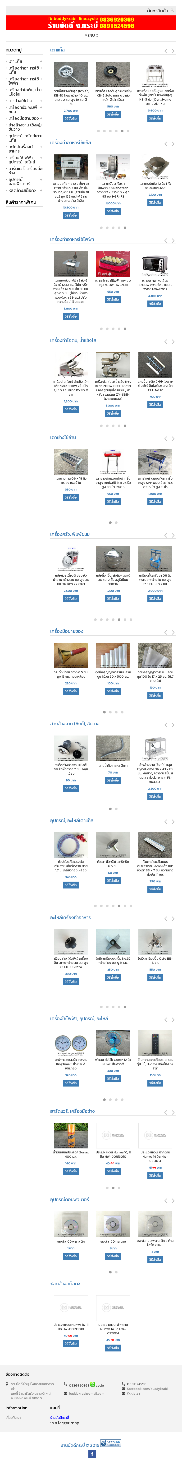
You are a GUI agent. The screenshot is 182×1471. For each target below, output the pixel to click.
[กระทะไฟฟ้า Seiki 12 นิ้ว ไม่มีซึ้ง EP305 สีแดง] (108, 264)
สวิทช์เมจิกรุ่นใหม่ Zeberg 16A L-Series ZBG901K (113, 1062)
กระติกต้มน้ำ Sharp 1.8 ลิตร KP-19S (66, 283)
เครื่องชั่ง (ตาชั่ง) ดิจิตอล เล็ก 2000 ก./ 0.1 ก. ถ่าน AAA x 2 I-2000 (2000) (155, 676)
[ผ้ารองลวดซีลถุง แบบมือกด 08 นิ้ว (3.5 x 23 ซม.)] (71, 656)
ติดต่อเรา (133, 1393)
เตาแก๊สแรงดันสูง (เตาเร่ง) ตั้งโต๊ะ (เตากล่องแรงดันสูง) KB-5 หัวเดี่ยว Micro (155, 95)
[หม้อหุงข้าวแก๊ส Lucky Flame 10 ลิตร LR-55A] (67, 167)
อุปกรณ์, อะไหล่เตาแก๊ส (25, 138)
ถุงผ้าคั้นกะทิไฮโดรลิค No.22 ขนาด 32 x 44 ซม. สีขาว (91, 963)
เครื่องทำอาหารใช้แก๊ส (24, 70)
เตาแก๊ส (15, 61)
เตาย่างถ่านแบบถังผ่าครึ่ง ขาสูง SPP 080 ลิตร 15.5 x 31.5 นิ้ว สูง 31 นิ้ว (70, 482)
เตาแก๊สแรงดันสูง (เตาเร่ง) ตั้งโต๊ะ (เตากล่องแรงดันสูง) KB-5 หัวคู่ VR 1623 (113, 95)
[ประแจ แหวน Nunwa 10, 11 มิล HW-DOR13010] (71, 1136)
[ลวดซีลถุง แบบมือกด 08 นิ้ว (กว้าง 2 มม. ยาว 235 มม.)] (113, 656)
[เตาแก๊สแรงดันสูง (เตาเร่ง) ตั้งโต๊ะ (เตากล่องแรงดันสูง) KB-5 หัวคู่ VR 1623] (113, 75)
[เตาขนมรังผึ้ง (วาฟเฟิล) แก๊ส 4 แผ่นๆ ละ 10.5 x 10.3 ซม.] (151, 167)
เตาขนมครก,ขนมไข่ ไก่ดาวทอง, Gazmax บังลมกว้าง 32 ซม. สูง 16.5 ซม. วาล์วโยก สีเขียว (109, 190)
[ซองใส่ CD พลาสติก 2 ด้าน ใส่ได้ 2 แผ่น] (113, 1224)
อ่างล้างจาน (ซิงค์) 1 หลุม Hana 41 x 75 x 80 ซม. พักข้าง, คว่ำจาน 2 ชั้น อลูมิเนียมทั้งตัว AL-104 (71, 771)
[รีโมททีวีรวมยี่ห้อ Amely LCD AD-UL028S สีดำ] (71, 1043)
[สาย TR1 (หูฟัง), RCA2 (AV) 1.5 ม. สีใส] (156, 1043)
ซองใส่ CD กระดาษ (71, 1242)
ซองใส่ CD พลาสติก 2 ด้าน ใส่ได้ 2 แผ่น (114, 1243)
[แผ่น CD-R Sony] (155, 1224)
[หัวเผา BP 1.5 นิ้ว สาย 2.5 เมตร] (156, 845)
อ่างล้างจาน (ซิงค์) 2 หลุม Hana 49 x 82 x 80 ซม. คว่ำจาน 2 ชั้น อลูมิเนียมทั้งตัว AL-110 (155, 771)
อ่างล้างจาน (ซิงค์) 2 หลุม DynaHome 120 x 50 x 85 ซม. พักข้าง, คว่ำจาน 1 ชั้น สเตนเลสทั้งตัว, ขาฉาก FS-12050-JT (113, 773)
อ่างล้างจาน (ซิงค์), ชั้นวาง (25, 127)
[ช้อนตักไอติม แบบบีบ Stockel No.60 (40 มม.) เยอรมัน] (149, 365)
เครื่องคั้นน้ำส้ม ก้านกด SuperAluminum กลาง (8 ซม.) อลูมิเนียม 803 (71, 580)
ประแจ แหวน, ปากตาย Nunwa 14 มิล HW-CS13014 (113, 1156)
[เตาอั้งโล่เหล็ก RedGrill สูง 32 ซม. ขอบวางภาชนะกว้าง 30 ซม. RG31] (155, 462)
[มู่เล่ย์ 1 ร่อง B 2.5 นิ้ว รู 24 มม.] (133, 942)
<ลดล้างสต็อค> (22, 190)
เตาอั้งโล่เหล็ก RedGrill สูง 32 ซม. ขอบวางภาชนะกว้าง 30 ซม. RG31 (155, 482)
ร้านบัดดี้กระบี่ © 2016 (80, 1445)
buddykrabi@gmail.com (86, 1393)
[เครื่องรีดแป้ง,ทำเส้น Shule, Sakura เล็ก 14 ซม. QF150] (155, 559)
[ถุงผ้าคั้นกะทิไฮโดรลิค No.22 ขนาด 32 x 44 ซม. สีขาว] (91, 942)
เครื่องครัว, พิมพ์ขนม (23, 109)
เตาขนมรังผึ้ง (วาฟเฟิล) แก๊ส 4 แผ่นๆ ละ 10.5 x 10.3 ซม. (151, 188)
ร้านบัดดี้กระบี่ (59, 1417)
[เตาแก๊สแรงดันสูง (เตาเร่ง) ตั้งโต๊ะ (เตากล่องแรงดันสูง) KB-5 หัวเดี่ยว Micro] (155, 75)
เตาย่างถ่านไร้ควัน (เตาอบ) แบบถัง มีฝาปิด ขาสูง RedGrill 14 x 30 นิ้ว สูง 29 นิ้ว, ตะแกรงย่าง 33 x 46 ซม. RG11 (113, 487)
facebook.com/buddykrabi (147, 1388)
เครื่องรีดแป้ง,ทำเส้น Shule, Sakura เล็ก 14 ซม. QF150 (155, 580)
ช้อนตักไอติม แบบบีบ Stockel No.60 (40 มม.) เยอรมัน (149, 386)
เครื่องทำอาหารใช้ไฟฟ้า (24, 81)
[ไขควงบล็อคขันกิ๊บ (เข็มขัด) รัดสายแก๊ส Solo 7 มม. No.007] (155, 1136)
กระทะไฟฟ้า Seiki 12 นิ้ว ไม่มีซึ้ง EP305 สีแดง (108, 283)
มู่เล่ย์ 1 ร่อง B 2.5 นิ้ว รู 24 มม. (133, 961)
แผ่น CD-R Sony (155, 1242)
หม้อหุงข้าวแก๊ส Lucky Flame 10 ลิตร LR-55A (67, 186)
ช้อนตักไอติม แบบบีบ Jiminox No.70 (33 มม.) (107, 384)
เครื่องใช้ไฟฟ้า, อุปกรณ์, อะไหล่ (22, 159)
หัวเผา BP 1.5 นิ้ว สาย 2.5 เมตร (156, 864)
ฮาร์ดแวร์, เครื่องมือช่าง (26, 170)
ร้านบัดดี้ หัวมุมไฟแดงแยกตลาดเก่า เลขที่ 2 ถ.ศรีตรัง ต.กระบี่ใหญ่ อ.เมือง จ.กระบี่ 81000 (32, 1391)
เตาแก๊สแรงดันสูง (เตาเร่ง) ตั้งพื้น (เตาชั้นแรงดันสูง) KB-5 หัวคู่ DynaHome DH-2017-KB (71, 97)
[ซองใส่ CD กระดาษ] (71, 1224)
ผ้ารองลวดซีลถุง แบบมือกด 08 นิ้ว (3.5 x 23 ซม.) (71, 674)
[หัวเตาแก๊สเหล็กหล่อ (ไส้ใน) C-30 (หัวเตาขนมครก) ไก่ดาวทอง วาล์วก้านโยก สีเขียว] (114, 845)
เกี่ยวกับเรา (13, 1417)
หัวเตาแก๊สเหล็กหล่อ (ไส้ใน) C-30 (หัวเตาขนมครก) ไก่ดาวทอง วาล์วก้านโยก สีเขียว (114, 868)
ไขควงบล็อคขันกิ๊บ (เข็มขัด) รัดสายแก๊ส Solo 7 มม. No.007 (155, 1156)
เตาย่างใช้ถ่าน (20, 100)
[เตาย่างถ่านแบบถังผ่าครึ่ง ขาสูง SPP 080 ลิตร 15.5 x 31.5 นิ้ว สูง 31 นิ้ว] (71, 462)
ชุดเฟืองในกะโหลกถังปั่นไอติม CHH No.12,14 (65, 383)
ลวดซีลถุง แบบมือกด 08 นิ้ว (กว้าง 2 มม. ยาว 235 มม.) (113, 676)
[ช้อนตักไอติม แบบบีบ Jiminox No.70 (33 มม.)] (107, 365)
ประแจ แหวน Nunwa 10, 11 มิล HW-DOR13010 (71, 1154)
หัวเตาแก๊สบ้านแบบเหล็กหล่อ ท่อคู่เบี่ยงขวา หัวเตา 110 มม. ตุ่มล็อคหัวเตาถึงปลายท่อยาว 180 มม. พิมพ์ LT (72, 870)
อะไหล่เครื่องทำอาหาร (22, 148)
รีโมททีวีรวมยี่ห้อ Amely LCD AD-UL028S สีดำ (71, 1062)
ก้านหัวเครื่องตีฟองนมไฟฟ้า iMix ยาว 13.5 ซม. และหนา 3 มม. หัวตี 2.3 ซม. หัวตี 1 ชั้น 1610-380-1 (150, 287)
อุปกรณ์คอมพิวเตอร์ (19, 181)
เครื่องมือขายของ (24, 118)
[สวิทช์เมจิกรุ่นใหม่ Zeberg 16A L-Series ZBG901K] (114, 1043)
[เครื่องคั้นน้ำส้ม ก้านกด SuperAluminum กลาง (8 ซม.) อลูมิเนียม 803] (71, 559)
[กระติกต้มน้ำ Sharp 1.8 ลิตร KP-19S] (66, 264)
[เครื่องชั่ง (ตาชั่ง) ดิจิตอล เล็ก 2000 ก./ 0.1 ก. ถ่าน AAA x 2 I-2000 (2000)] (155, 656)
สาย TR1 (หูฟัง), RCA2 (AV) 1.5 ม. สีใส (156, 1062)
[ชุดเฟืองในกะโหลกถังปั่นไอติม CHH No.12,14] (64, 365)
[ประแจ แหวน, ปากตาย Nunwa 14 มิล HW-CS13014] (113, 1136)
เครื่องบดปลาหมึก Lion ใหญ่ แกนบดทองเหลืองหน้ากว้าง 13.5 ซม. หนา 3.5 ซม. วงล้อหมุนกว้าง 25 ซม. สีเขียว (113, 584)
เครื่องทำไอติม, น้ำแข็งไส (24, 92)
